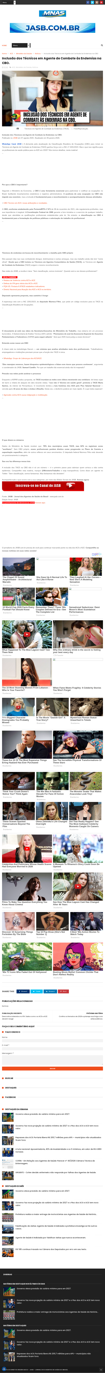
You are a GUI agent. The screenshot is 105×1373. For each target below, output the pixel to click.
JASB (15, 138)
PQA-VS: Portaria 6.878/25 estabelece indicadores (24, 286)
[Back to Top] (101, 1370)
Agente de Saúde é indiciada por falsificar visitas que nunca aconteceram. (50, 1237)
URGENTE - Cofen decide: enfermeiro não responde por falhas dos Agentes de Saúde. (55, 1172)
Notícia (38, 53)
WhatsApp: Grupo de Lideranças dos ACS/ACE (23, 358)
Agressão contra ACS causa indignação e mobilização (25, 395)
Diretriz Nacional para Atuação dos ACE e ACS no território (27, 289)
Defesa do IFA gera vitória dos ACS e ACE (21, 283)
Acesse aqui (40, 503)
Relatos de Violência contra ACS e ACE (19, 280)
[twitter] (92, 2)
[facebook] (88, 2)
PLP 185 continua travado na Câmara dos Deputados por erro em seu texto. (51, 1249)
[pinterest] (101, 2)
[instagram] (96, 2)
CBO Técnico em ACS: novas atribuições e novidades (25, 203)
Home (4, 45)
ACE (11, 53)
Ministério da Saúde (24, 53)
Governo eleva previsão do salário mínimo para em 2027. (42, 1114)
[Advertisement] (52, 167)
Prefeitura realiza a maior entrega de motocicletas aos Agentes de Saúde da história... (56, 1214)
